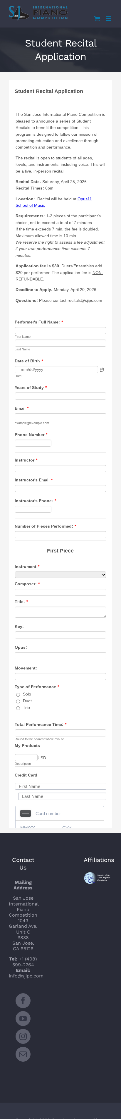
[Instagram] (23, 1036)
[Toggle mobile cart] (97, 19)
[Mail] (23, 1054)
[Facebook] (23, 1000)
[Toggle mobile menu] (109, 19)
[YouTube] (23, 1018)
